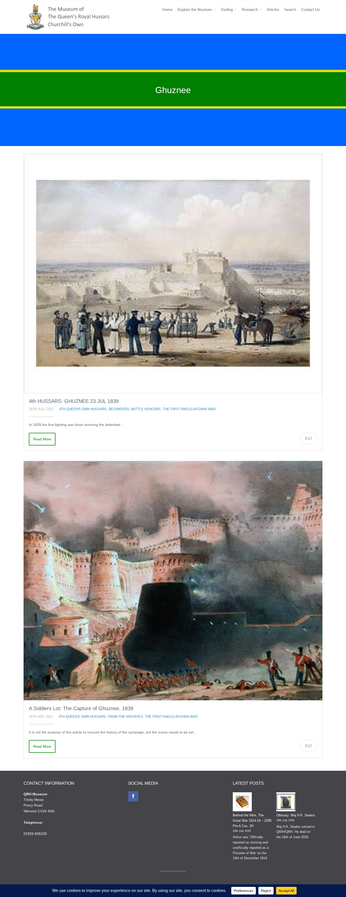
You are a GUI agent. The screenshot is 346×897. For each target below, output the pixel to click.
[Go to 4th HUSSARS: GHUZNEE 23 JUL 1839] (173, 273)
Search (290, 9)
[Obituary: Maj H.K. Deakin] (285, 802)
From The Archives (125, 717)
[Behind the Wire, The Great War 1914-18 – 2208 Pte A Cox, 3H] (242, 802)
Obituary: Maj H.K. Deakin (295, 815)
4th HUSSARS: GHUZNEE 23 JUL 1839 (74, 401)
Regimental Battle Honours (135, 409)
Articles (273, 9)
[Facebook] (133, 796)
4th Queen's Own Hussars (83, 409)
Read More (42, 439)
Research (250, 9)
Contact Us (310, 9)
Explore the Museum (195, 9)
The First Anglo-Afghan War (189, 409)
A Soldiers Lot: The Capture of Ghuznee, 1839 (81, 708)
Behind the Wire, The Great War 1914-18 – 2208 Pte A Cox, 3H (252, 820)
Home (167, 9)
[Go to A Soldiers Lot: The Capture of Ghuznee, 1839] (173, 580)
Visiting (227, 9)
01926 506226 (35, 834)
